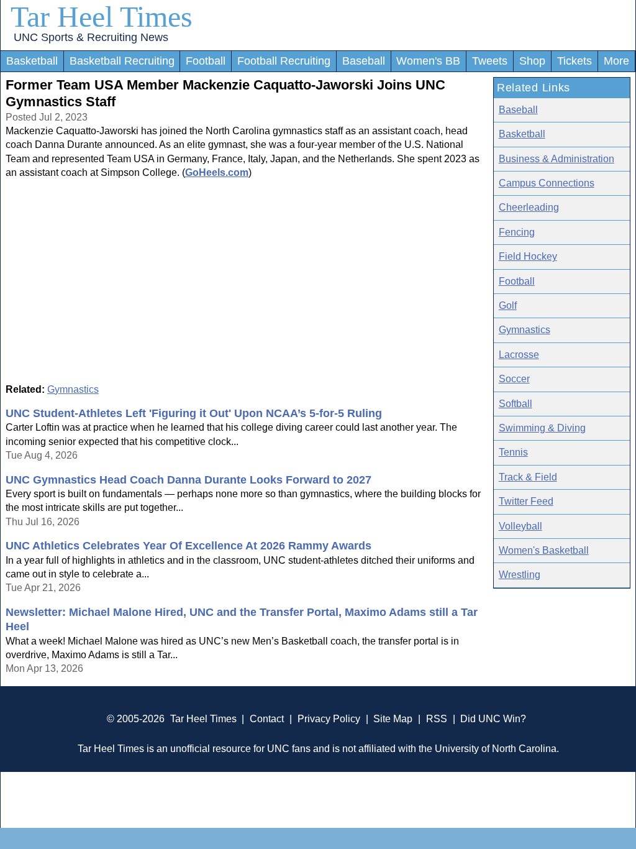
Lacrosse (519, 354)
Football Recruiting (283, 61)
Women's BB (428, 61)
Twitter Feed (526, 501)
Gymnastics (73, 389)
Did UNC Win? (493, 719)
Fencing (517, 232)
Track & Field (528, 477)
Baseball (363, 61)
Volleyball (520, 526)
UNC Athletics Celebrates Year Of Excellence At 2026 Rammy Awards (188, 545)
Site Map (392, 719)
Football (205, 61)
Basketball (32, 61)
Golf (508, 305)
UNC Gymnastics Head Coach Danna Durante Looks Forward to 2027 (188, 480)
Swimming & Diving (542, 428)
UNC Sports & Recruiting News (91, 37)
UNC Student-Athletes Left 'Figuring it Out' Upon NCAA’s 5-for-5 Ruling (194, 413)
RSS (436, 719)
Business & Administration (556, 159)
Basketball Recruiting (122, 61)
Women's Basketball (544, 550)
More (616, 61)
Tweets (489, 61)
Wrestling (519, 574)
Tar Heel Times (102, 16)
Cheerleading (529, 207)
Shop (532, 61)
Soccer (514, 379)
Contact (267, 719)
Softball (515, 403)
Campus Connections (546, 183)
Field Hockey (528, 256)
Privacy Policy (329, 719)
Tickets (574, 61)
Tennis (513, 452)
